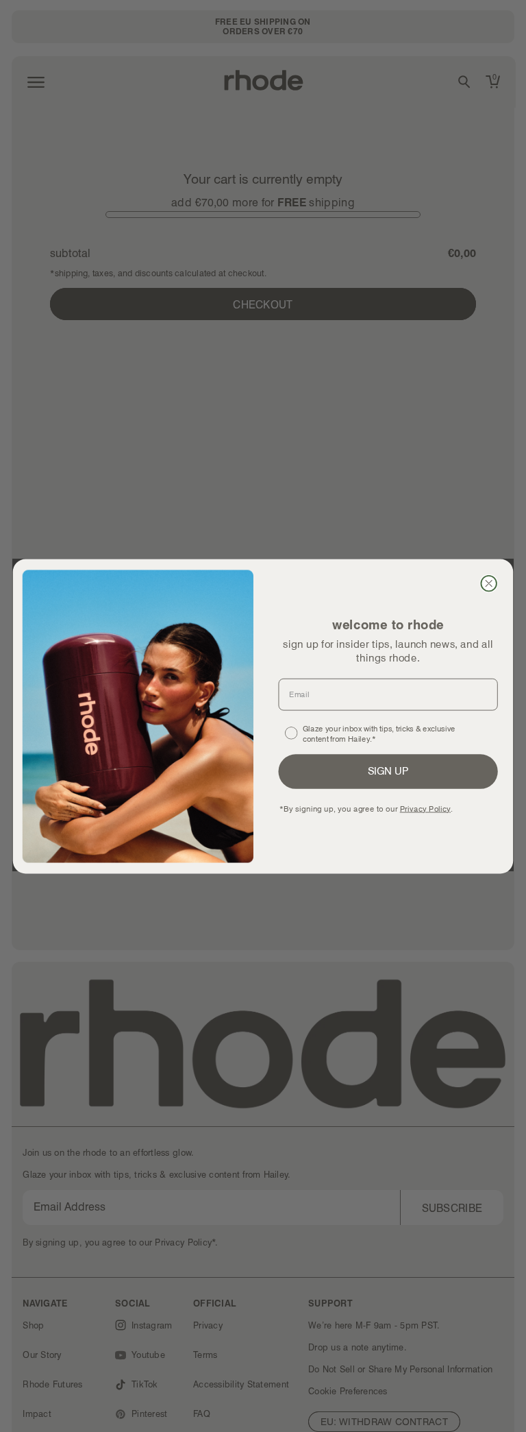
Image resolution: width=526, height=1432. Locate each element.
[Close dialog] (488, 582)
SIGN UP (388, 770)
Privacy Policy (425, 807)
